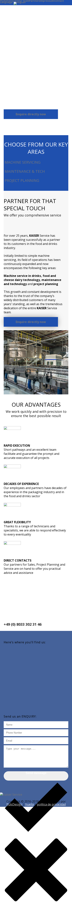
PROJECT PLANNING (21, 180)
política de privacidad (51, 804)
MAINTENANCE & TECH (24, 171)
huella (29, 804)
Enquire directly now (31, 114)
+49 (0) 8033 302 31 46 (23, 624)
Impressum (47, 0)
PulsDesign (14, 804)
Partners (34, 0)
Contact (59, 0)
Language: (7, 2)
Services (12, 0)
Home (3, 0)
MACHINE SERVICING (22, 162)
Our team (23, 0)
